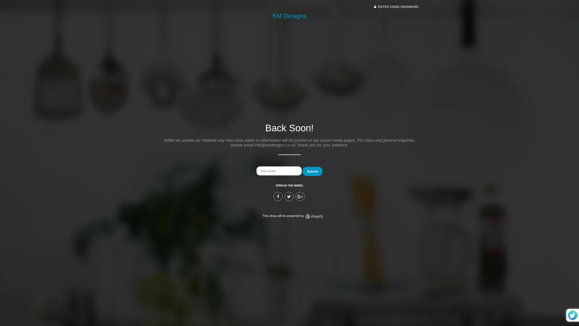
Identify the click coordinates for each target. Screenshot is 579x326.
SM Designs (289, 15)
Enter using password (397, 7)
